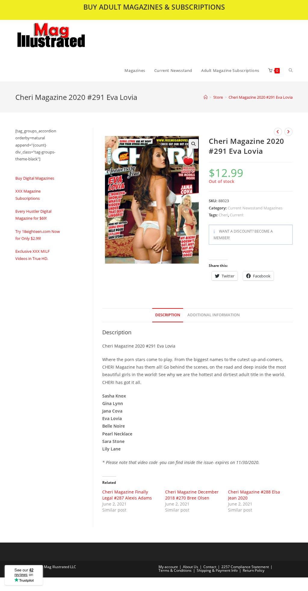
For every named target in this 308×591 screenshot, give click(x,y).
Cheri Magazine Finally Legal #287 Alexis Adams (127, 495)
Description (167, 314)
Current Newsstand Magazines (255, 208)
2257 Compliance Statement (245, 566)
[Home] (206, 97)
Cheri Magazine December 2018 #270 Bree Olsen (192, 495)
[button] (66, 39)
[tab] (167, 315)
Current (237, 215)
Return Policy (253, 570)
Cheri (223, 215)
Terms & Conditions (175, 570)
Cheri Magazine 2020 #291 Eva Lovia (261, 97)
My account (168, 566)
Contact (209, 566)
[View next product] (288, 132)
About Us (190, 566)
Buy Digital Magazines (34, 178)
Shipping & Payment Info (217, 570)
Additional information (213, 314)
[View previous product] (278, 132)
